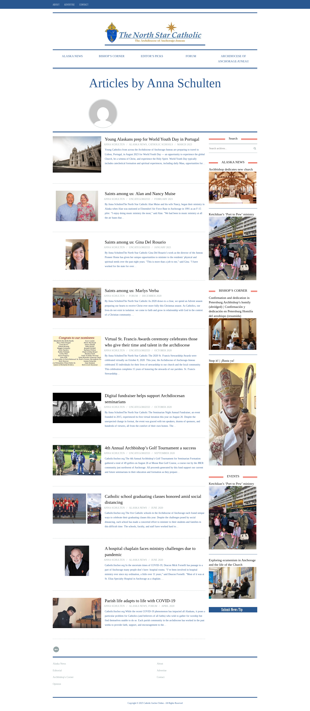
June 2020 (157, 507)
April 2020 (167, 606)
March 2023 (184, 144)
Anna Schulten (114, 144)
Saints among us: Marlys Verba (132, 290)
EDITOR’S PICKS (152, 56)
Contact (83, 4)
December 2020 (151, 296)
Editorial (57, 670)
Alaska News (59, 663)
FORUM (191, 56)
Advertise (69, 4)
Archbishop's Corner (63, 677)
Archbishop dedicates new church (231, 169)
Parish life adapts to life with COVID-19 (140, 600)
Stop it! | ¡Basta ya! (221, 360)
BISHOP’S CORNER (112, 56)
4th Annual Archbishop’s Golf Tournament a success (150, 448)
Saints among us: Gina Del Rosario (135, 242)
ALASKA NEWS (72, 56)
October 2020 (163, 350)
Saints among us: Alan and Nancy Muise (140, 193)
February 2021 (163, 199)
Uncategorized (139, 199)
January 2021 (162, 247)
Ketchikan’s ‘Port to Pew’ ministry (231, 214)
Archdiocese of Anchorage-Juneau (233, 59)
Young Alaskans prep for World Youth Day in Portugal (152, 139)
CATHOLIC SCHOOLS (160, 144)
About (56, 4)
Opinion (57, 684)
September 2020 (164, 453)
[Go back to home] (155, 29)
